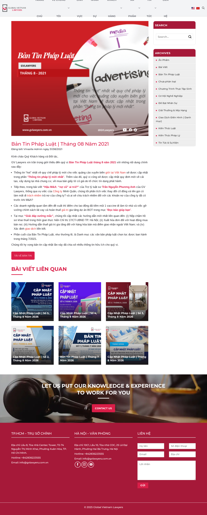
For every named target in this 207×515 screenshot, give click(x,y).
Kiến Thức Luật (167, 128)
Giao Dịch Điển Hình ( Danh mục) (173, 119)
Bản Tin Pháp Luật (169, 74)
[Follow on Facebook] (78, 465)
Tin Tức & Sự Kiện (168, 142)
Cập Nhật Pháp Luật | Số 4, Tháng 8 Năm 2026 (78, 315)
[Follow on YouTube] (91, 465)
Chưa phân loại (167, 81)
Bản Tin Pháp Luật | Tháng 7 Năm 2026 (79, 358)
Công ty (57, 191)
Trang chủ (39, 8)
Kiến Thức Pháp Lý (169, 135)
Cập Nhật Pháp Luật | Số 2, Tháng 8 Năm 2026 (31, 358)
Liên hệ (166, 8)
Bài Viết (163, 67)
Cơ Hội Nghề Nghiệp (170, 95)
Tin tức (149, 8)
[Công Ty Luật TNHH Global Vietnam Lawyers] (14, 8)
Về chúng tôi (58, 8)
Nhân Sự (94, 8)
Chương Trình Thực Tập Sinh (175, 88)
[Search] (203, 8)
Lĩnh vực (80, 8)
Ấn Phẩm (132, 8)
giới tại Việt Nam (115, 172)
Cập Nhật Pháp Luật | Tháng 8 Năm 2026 (127, 358)
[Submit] (190, 37)
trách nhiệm (34, 195)
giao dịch (30, 228)
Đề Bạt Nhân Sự (167, 103)
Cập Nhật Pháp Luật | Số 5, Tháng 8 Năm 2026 (31, 315)
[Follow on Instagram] (84, 465)
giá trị (65, 209)
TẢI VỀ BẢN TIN (23, 255)
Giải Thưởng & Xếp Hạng (172, 110)
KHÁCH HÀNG (111, 8)
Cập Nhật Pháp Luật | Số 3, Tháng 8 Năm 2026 (126, 315)
